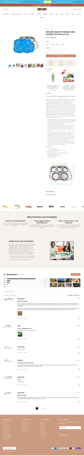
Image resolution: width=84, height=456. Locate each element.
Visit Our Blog (6, 438)
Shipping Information (26, 424)
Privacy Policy (25, 427)
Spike (42, 425)
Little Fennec (43, 433)
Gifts (26, 14)
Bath (57, 14)
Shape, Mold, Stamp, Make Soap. (31, 2)
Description (48, 93)
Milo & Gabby (43, 429)
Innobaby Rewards (7, 425)
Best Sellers (31, 14)
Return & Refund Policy (51, 194)
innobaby (7, 451)
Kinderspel (43, 427)
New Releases (6, 14)
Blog (73, 14)
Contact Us (24, 422)
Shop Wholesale (6, 433)
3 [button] (41, 408)
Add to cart (61, 55)
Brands (67, 14)
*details (49, 5)
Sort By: (70, 295)
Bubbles (39, 14)
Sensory (51, 14)
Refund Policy (25, 429)
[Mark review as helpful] (78, 318)
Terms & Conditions (26, 425)
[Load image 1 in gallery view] (25, 44)
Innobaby (43, 422)
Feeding (62, 14)
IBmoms (42, 17)
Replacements (25, 431)
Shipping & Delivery (50, 191)
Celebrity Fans (6, 429)
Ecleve (42, 435)
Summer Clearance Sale (16, 14)
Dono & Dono (43, 436)
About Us (5, 422)
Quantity (48, 48)
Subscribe (63, 431)
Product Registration (7, 436)
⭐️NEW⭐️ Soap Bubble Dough (11, 2)
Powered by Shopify (12, 451)
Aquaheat (43, 431)
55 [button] (44, 408)
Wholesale (5, 431)
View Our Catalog (7, 435)
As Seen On (78, 14)
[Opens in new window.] (5, 327)
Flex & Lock (43, 424)
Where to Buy (6, 424)
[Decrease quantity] (47, 50)
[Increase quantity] (52, 50)
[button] (25, 274)
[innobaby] (42, 9)
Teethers (45, 14)
